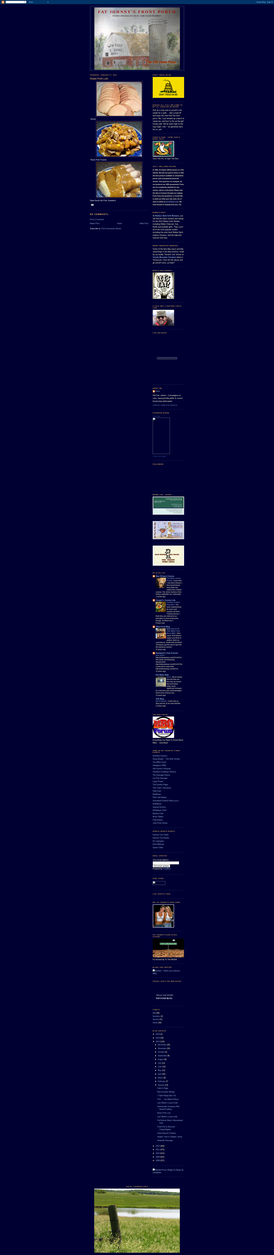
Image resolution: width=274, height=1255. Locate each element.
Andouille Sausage (165, 1140)
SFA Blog (160, 699)
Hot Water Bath (162, 675)
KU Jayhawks (158, 841)
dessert (156, 1019)
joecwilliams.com (172, 202)
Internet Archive (159, 807)
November (162, 1048)
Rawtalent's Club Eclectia (167, 653)
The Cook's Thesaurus (162, 788)
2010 (158, 1153)
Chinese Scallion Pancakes (173, 603)
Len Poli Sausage (160, 778)
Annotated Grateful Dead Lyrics (166, 801)
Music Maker (158, 817)
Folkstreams (158, 820)
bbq (154, 1013)
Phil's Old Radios (160, 797)
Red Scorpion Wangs (166, 1092)
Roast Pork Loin (164, 1113)
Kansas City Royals (161, 838)
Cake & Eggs (162, 1088)
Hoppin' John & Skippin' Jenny (169, 1137)
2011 (158, 1149)
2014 (158, 1038)
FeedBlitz (167, 869)
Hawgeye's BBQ (159, 765)
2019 (158, 1034)
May (160, 1070)
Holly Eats (157, 791)
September (162, 1056)
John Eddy (156, 416)
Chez (158, 391)
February (162, 1081)
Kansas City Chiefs (161, 835)
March (161, 1078)
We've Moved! (161, 701)
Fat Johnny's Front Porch (137, 12)
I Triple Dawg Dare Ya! (166, 1095)
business (156, 1016)
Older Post (144, 223)
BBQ (155, 973)
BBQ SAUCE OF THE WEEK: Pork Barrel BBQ (173, 631)
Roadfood (157, 794)
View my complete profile (165, 405)
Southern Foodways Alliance (164, 772)
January (161, 1085)
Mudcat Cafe (158, 813)
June (160, 1067)
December (162, 1045)
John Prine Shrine (160, 823)
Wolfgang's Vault (159, 810)
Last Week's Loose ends (167, 1117)
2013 (158, 1041)
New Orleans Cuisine (165, 576)
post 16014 (160, 655)
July (160, 1063)
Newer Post (94, 223)
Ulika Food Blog (163, 627)
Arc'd (169, 677)
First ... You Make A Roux (168, 1099)
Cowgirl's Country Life (165, 600)
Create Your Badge (159, 456)
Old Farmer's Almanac (162, 769)
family (155, 1023)
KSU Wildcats (158, 844)
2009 (158, 1157)
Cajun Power (158, 781)
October (161, 1052)
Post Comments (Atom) (111, 228)
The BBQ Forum (159, 762)
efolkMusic (157, 804)
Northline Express (160, 756)
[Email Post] (92, 205)
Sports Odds (158, 847)
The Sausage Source (161, 775)
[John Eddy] (161, 453)
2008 (158, 1160)
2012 (158, 1146)
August (161, 1059)
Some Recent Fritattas (166, 1133)
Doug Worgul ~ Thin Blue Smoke (166, 759)
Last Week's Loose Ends (167, 1103)
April (160, 1074)
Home (119, 223)
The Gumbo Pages (160, 784)
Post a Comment (97, 219)
